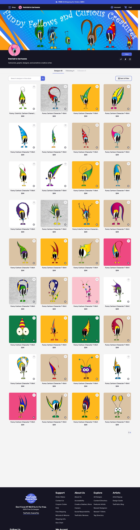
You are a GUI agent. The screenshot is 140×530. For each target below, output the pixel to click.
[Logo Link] (20, 7)
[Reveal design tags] (34, 109)
